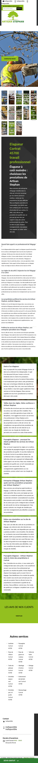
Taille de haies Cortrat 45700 (31, 655)
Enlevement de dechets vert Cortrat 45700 (22, 680)
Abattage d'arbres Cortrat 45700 (21, 669)
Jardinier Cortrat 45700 (11, 646)
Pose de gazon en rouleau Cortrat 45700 (21, 657)
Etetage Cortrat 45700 (31, 668)
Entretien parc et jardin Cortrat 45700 (11, 695)
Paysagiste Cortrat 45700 (22, 646)
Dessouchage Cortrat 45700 (22, 692)
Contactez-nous (10, 59)
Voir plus (19, 616)
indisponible (8, 1)
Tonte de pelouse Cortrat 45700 (10, 669)
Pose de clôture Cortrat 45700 (10, 655)
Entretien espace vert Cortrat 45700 (11, 681)
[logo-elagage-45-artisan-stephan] (13, 16)
